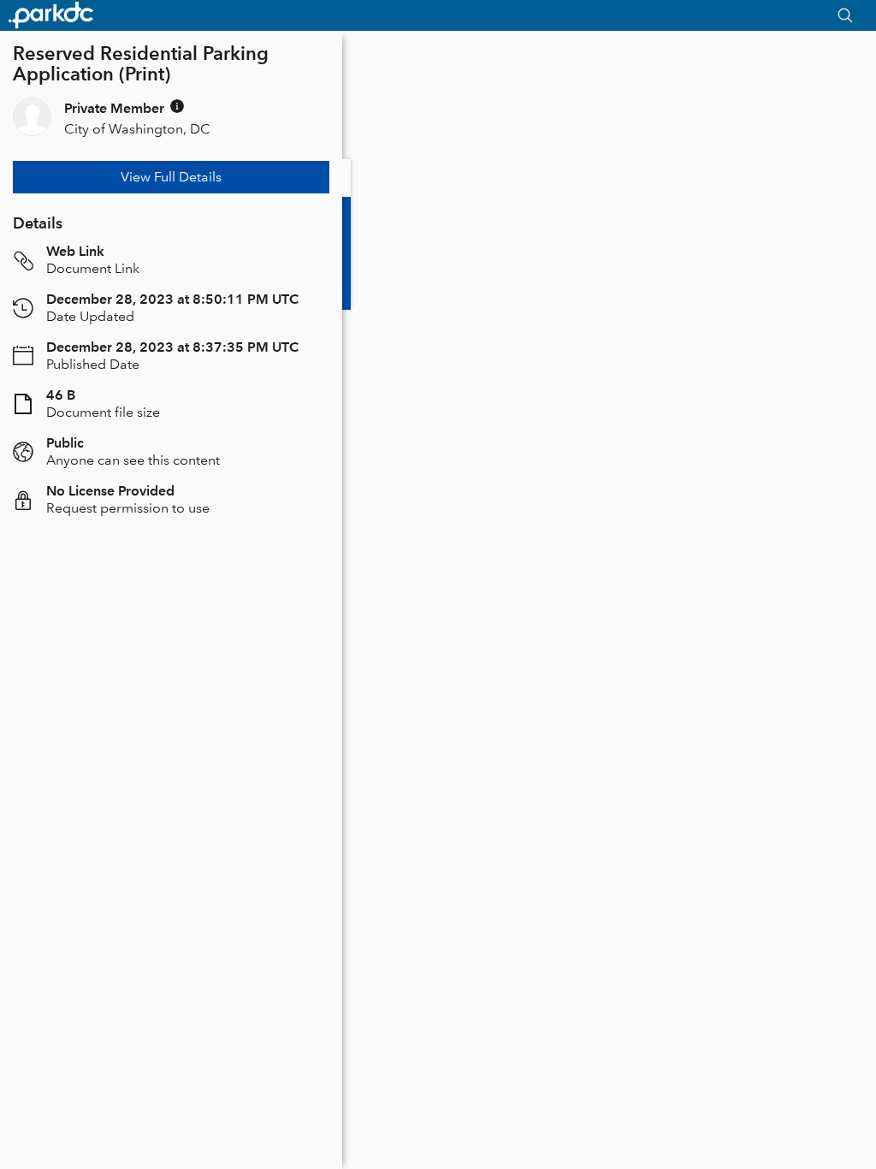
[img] (177, 106)
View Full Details (171, 177)
